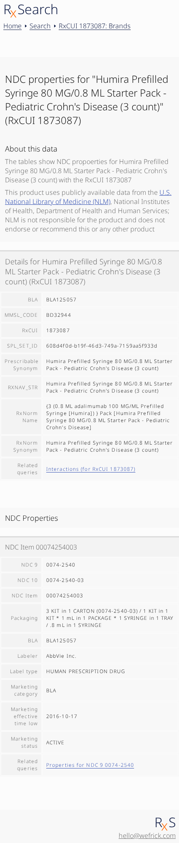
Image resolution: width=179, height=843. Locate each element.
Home (12, 25)
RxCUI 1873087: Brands (95, 25)
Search (40, 25)
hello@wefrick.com (147, 835)
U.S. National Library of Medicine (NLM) (88, 197)
